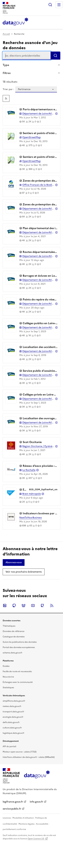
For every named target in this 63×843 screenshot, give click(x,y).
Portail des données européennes (19, 647)
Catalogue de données (14, 636)
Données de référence (13, 631)
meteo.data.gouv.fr (12, 706)
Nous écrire (8, 676)
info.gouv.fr (36, 802)
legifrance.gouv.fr (13, 802)
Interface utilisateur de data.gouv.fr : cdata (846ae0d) (29, 757)
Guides (6, 666)
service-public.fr (12, 809)
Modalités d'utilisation (23, 817)
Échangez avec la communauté (18, 682)
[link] (6, 98)
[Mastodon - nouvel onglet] (14, 605)
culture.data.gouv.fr (12, 727)
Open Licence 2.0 (36, 838)
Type (6, 65)
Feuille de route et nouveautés (17, 671)
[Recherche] (50, 4)
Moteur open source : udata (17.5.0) (19, 751)
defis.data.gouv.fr (11, 722)
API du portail (9, 746)
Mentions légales (26, 823)
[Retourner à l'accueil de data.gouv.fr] (15, 22)
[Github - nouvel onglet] (42, 605)
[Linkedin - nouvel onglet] (4, 605)
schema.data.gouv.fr (12, 652)
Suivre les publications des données (20, 642)
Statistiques (8, 687)
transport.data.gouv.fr (13, 711)
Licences (7, 817)
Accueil (6, 33)
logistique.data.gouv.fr (13, 733)
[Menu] (59, 4)
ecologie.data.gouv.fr (13, 716)
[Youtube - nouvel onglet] (33, 605)
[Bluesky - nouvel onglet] (23, 605)
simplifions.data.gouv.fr (14, 700)
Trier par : (8, 89)
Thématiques (9, 625)
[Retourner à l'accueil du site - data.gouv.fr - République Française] (36, 776)
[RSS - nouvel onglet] (51, 605)
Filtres (7, 73)
